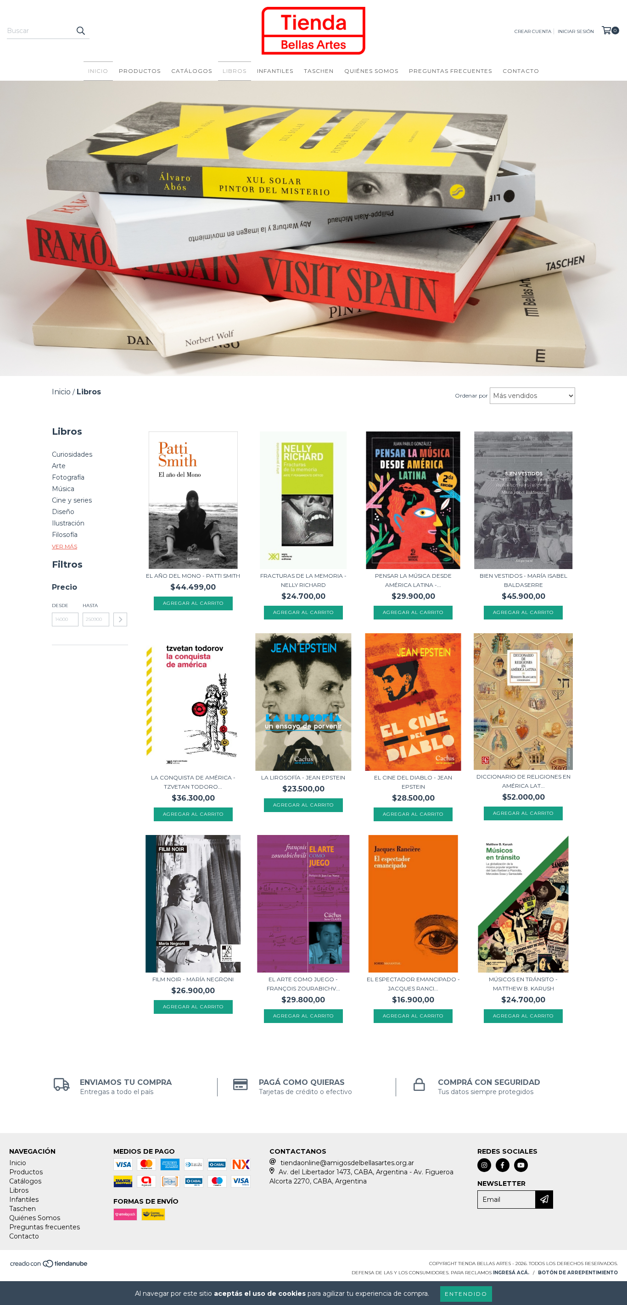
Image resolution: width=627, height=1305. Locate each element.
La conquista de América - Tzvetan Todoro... (193, 782)
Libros (234, 70)
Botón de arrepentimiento (578, 1273)
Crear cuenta (533, 31)
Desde (60, 605)
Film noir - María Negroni (193, 979)
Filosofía (65, 535)
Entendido (466, 1293)
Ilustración (68, 523)
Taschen (319, 70)
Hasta (90, 605)
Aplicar (120, 619)
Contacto (521, 70)
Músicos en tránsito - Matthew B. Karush (523, 984)
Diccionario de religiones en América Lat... (523, 781)
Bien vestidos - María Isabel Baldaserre (523, 580)
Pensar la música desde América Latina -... (413, 580)
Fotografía (68, 477)
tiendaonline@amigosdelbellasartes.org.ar (347, 1163)
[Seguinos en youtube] (521, 1165)
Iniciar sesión (576, 31)
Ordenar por (471, 395)
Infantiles (275, 70)
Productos (140, 70)
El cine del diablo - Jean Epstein (413, 782)
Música (63, 489)
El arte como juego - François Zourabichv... (303, 984)
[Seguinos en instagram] (484, 1165)
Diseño (63, 512)
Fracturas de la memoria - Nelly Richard (303, 580)
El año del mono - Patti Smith (193, 575)
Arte (59, 466)
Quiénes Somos (371, 70)
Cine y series (72, 500)
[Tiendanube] (49, 1266)
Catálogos (191, 70)
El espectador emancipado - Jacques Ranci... (413, 984)
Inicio (98, 70)
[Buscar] (80, 30)
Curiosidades (72, 454)
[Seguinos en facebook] (502, 1165)
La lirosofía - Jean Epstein (303, 777)
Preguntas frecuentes (450, 70)
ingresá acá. (511, 1273)
